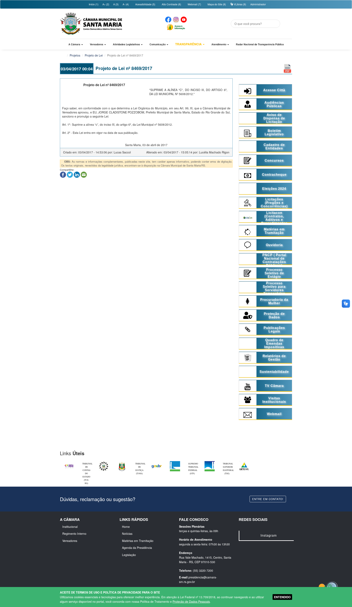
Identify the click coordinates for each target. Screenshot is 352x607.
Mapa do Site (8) (216, 4)
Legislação (129, 555)
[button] (75, 44)
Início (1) (93, 4)
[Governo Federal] (157, 462)
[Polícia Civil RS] (104, 462)
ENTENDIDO (282, 597)
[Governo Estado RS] (122, 462)
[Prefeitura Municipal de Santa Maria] (69, 464)
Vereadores (69, 541)
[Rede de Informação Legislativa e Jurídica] (244, 462)
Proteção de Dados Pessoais (191, 601)
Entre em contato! (267, 499)
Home (126, 527)
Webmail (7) (194, 4)
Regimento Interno (74, 534)
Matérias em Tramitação (137, 541)
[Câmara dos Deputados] (175, 462)
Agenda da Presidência (137, 548)
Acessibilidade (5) (145, 4)
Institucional (70, 527)
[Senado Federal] (210, 462)
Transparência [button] (188, 44)
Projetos (75, 55)
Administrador (258, 4)
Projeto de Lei (94, 55)
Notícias (127, 534)
